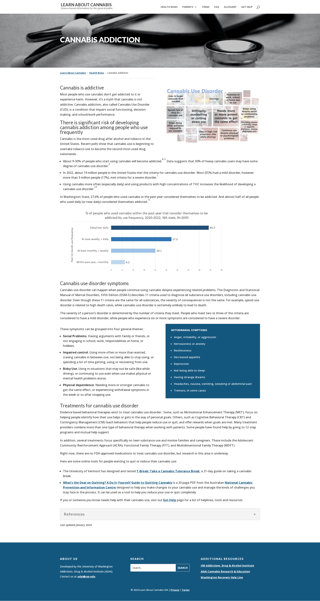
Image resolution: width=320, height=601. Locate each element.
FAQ (216, 7)
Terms (185, 590)
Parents (187, 7)
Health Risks (169, 7)
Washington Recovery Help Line (222, 577)
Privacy (175, 590)
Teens (205, 7)
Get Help (247, 7)
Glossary (230, 7)
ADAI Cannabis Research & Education (225, 571)
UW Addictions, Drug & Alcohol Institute (227, 565)
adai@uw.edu (86, 576)
